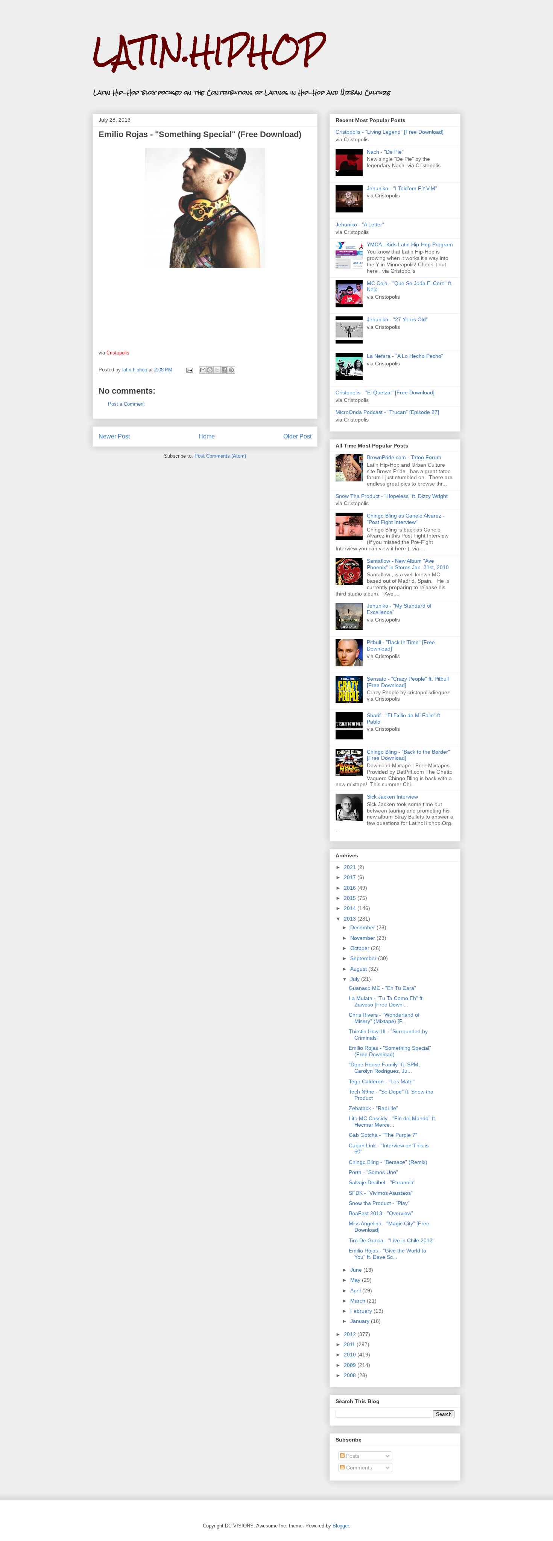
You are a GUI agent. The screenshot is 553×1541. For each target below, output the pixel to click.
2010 (350, 1355)
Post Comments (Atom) (220, 456)
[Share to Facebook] (224, 370)
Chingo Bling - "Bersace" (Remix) (388, 1162)
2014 (350, 908)
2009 (350, 1365)
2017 (350, 877)
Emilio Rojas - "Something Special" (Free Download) (390, 1051)
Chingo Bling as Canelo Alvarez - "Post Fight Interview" (406, 519)
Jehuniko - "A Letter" (360, 224)
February (362, 1311)
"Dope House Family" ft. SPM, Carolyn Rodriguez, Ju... (384, 1067)
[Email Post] (189, 370)
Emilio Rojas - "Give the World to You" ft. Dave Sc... (387, 1254)
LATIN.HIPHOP (208, 51)
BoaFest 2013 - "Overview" (381, 1213)
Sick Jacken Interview (392, 797)
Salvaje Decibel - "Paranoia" (382, 1182)
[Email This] (203, 370)
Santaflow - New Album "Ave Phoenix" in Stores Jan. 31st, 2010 (408, 564)
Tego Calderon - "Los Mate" (382, 1081)
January (360, 1321)
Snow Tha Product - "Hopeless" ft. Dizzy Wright (392, 496)
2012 (350, 1334)
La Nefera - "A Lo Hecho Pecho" (405, 356)
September (364, 958)
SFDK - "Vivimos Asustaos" (381, 1193)
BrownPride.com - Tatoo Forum (404, 457)
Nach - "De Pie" (385, 152)
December (363, 927)
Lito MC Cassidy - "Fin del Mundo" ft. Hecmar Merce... (392, 1121)
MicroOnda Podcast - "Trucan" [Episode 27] (387, 412)
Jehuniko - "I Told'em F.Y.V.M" (402, 188)
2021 (350, 867)
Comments (358, 1468)
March (358, 1301)
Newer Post (114, 436)
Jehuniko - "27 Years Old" (397, 319)
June (356, 1270)
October (360, 948)
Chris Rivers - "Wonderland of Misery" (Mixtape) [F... (384, 1018)
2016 (350, 888)
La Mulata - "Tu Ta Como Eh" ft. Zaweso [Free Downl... (386, 1001)
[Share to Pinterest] (231, 370)
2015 (350, 898)
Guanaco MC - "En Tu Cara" (382, 988)
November (363, 938)
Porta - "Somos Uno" (373, 1172)
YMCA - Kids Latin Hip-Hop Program (410, 244)
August (359, 969)
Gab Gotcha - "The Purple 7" (383, 1135)
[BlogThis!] (210, 370)
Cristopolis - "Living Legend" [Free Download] (390, 132)
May (356, 1280)
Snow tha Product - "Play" (379, 1203)
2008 (350, 1375)
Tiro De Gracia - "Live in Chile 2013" (391, 1240)
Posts (352, 1456)
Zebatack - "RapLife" (373, 1108)
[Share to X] (217, 370)
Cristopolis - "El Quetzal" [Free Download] (385, 392)
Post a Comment (126, 404)
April (356, 1290)
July (355, 979)
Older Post (297, 436)
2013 (350, 919)
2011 (350, 1344)
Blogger (341, 1526)
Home (207, 436)
